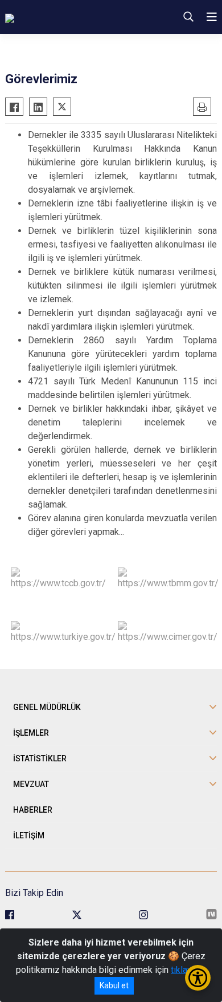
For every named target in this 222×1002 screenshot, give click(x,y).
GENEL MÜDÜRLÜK (47, 707)
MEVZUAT (31, 784)
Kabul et (114, 985)
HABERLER (32, 809)
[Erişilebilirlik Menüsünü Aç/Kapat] (198, 978)
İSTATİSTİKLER (40, 758)
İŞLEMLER (31, 732)
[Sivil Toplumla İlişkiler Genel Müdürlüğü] (74, 17)
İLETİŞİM (28, 835)
